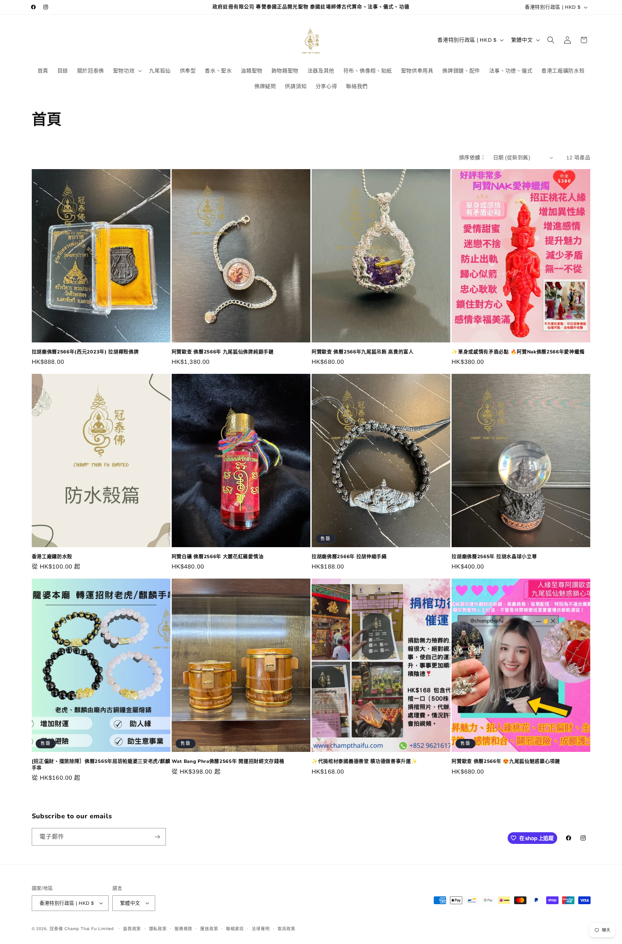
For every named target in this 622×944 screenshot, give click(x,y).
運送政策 (209, 929)
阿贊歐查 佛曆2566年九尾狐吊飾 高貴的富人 (363, 352)
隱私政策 (158, 929)
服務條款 (183, 929)
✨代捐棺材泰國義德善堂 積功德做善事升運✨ (365, 761)
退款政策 (132, 929)
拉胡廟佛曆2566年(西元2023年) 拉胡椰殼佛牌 (85, 352)
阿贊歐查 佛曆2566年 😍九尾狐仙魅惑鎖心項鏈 (506, 761)
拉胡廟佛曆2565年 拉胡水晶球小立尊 (494, 557)
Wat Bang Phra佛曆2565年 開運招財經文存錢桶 (228, 761)
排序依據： (472, 157)
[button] (127, 70)
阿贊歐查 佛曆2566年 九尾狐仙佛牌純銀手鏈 (223, 352)
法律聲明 (261, 929)
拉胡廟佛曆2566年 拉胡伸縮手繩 (349, 557)
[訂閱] (157, 837)
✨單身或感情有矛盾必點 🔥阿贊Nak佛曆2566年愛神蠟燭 (518, 352)
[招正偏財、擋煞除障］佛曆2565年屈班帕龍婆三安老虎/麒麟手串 (101, 764)
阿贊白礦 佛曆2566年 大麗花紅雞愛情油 (218, 557)
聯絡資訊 (235, 929)
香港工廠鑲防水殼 (52, 557)
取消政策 (286, 929)
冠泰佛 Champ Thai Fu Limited (82, 929)
